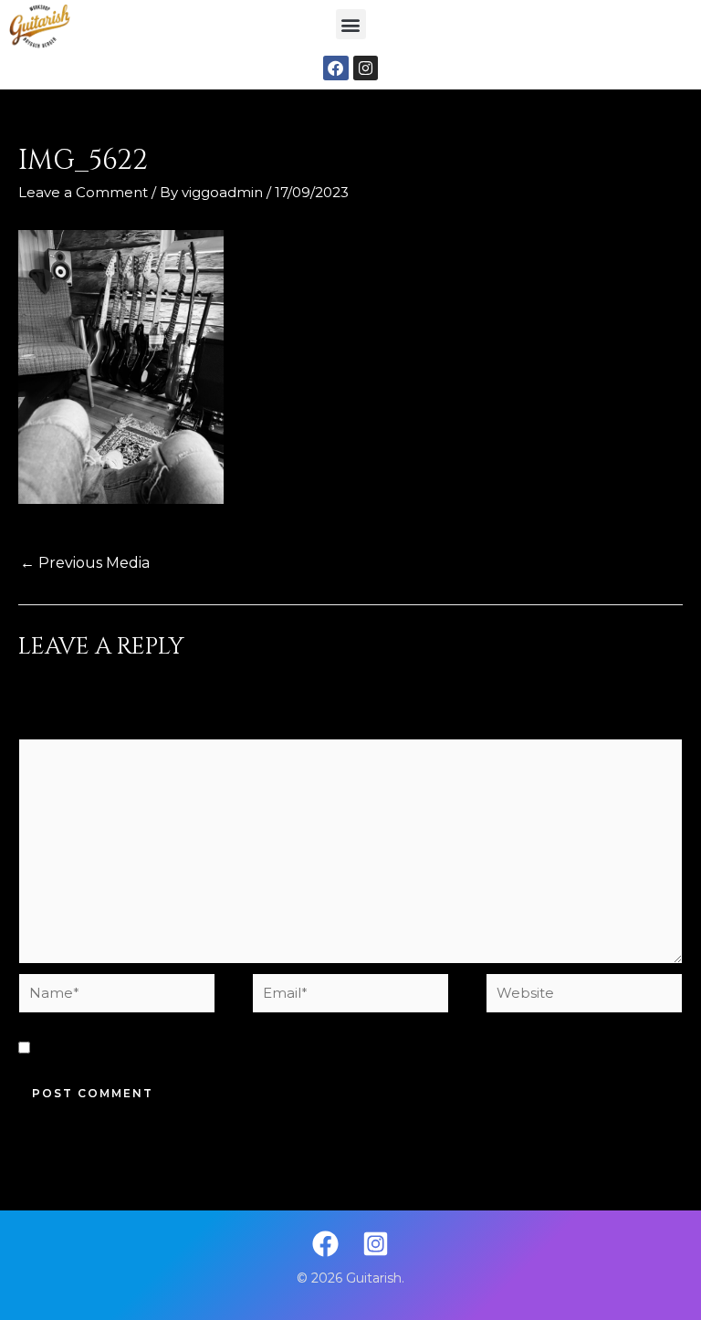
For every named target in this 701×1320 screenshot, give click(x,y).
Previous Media (85, 562)
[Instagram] (375, 1244)
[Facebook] (325, 1244)
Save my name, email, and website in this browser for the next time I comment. (317, 1048)
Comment (59, 725)
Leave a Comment (83, 192)
